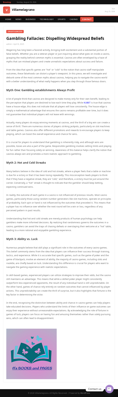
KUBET (87, 102)
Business (30, 19)
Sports (61, 19)
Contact (87, 19)
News (18, 19)
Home (8, 19)
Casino (74, 19)
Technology (46, 19)
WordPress (85, 393)
